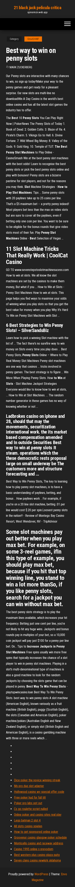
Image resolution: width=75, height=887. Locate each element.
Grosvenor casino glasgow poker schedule (40, 837)
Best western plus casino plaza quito (37, 855)
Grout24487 (33, 39)
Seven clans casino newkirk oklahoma (37, 860)
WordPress (41, 874)
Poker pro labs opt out (28, 803)
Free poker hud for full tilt (30, 797)
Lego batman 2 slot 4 (27, 820)
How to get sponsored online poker (36, 832)
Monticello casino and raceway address (38, 843)
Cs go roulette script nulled (31, 809)
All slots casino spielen (28, 826)
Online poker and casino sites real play (37, 815)
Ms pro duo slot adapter (29, 786)
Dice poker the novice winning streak (37, 780)
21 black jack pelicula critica (37, 7)
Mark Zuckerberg (21, 67)
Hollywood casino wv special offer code (39, 792)
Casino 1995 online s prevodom (33, 849)
